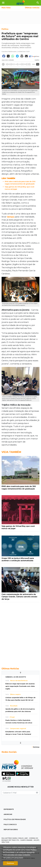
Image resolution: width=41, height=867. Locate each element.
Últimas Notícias (10, 668)
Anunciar (8, 814)
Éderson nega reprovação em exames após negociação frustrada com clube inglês (20, 686)
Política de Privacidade (15, 819)
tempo (10, 216)
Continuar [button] (10, 863)
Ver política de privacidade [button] (13, 858)
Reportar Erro (11, 829)
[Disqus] (20, 633)
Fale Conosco (10, 824)
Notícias (35, 747)
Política (5, 29)
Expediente (9, 809)
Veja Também (11, 451)
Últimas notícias (32, 8)
